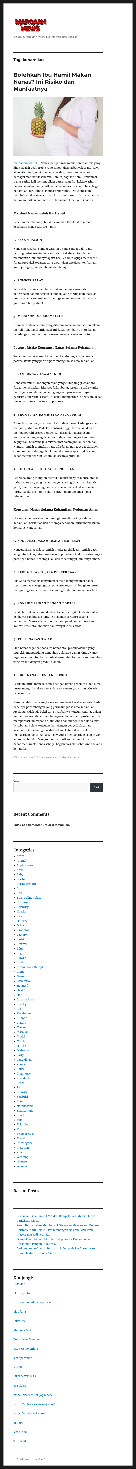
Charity (21, 911)
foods (20, 962)
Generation (24, 981)
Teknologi (23, 1124)
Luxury (21, 1022)
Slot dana (19, 1311)
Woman (22, 1161)
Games (21, 976)
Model (21, 1036)
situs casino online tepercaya (32, 1302)
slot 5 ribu (20, 1432)
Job (19, 1008)
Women (22, 1166)
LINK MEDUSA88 (24, 1376)
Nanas (76, 757)
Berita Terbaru (26, 883)
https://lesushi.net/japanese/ (32, 1395)
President (23, 1078)
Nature (21, 1045)
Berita (21, 879)
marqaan (23, 757)
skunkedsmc (25, 1106)
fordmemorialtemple (30, 967)
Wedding (23, 1157)
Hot (19, 994)
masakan (23, 1032)
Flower (21, 957)
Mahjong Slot (22, 1330)
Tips (19, 1129)
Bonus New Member (26, 1339)
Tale (19, 1119)
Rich (20, 1087)
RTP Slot (19, 1283)
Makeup (22, 1027)
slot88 (17, 1367)
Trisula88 (19, 1385)
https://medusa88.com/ (29, 1413)
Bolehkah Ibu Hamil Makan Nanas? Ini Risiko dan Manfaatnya (52, 81)
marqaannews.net (25, 163)
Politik (21, 1069)
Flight (21, 953)
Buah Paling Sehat (29, 897)
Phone (21, 1064)
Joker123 (19, 1321)
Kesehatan (52, 757)
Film (20, 948)
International (25, 999)
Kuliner (22, 1018)
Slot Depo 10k (22, 1293)
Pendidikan (24, 1059)
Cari (16, 780)
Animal (21, 860)
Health (21, 990)
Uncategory (24, 1143)
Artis (20, 869)
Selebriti (22, 1096)
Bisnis (21, 888)
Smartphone (25, 1110)
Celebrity (23, 907)
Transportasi (25, 1133)
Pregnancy (24, 1073)
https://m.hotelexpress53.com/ (34, 1404)
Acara (20, 856)
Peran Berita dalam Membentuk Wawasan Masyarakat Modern (58, 1225)
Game (20, 971)
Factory (22, 934)
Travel (21, 1138)
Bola (20, 893)
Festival (22, 944)
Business (22, 902)
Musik (21, 1041)
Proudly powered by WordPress (32, 1459)
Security (22, 1092)
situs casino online (25, 1348)
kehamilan (66, 757)
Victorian (23, 1147)
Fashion (22, 939)
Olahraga (23, 1050)
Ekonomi (23, 930)
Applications (25, 865)
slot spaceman (22, 1358)
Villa (20, 1152)
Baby (20, 874)
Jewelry (21, 1004)
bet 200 (18, 1422)
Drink (20, 925)
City (19, 916)
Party (20, 1055)
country (22, 920)
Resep (21, 1082)
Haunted (22, 985)
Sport (20, 1115)
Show (20, 1101)
